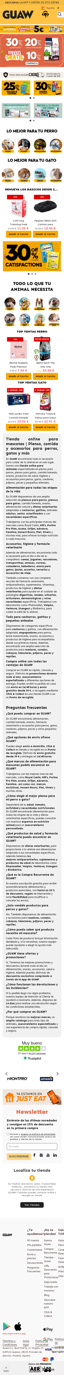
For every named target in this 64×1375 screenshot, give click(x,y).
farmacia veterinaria (31, 581)
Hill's (43, 525)
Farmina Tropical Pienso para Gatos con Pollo (45, 416)
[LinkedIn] (55, 1155)
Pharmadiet (35, 605)
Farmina (11, 532)
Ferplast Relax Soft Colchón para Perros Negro (19, 223)
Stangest (24, 608)
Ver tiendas (32, 1205)
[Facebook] (34, 1155)
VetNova (11, 608)
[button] (30, 74)
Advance (42, 528)
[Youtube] (48, 1155)
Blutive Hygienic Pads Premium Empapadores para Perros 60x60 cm (18, 365)
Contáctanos (34, 1249)
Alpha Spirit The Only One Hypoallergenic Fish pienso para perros (45, 365)
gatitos (31, 629)
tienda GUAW (41, 693)
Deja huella (50, 1282)
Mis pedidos (34, 1245)
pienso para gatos (25, 472)
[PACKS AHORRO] (32, 29)
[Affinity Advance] (46, 1078)
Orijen (31, 528)
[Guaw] (18, 14)
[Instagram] (41, 1155)
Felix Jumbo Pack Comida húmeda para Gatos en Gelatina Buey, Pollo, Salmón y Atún (19, 416)
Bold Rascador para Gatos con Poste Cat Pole (45, 223)
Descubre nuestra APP (49, 1303)
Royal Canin (32, 525)
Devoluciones (35, 1262)
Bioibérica (39, 608)
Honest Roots (26, 532)
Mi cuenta (33, 1240)
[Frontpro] (17, 1078)
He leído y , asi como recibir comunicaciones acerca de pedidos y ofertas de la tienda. (33, 1136)
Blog (46, 1295)
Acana (22, 528)
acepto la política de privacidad (38, 1134)
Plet (38, 532)
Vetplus (48, 605)
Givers (47, 532)
